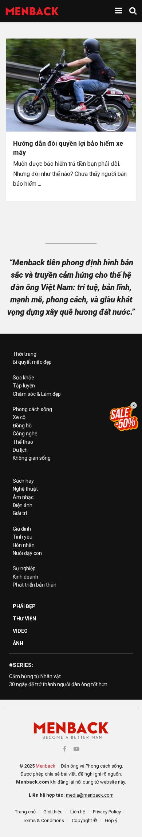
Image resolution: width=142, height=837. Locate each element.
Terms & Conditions (43, 820)
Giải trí (20, 513)
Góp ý (111, 820)
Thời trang (24, 354)
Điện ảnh (22, 505)
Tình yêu (22, 537)
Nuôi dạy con (27, 553)
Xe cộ (19, 417)
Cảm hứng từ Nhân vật (35, 676)
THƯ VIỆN (24, 618)
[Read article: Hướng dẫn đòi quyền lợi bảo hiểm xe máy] (71, 85)
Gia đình (22, 529)
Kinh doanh (25, 577)
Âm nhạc (23, 497)
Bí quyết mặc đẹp (32, 362)
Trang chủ (25, 811)
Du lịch (20, 450)
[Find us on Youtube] (76, 749)
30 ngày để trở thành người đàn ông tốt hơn (58, 684)
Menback (45, 766)
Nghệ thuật (25, 489)
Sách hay (23, 481)
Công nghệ (25, 433)
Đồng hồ (22, 425)
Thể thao (23, 442)
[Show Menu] (118, 11)
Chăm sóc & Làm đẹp (37, 394)
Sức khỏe (23, 378)
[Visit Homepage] (32, 11)
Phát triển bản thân (34, 585)
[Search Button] (133, 11)
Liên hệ (77, 811)
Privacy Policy (107, 811)
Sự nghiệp (24, 568)
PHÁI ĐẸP (24, 606)
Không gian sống (32, 458)
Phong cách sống (32, 409)
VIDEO (20, 631)
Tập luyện (24, 386)
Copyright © (84, 820)
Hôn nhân (24, 545)
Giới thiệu (53, 811)
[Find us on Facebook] (64, 749)
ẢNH (18, 643)
